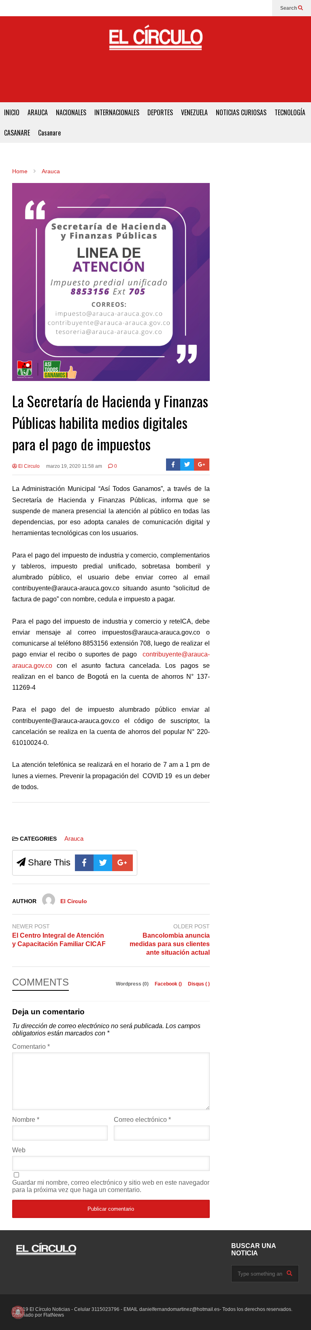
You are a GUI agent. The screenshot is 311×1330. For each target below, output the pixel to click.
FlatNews (53, 1315)
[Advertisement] (155, 84)
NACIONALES (71, 112)
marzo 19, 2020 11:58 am (74, 466)
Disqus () (199, 984)
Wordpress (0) (133, 984)
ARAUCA (38, 112)
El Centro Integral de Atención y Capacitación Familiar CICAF (59, 939)
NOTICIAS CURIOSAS (241, 112)
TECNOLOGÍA (290, 112)
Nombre (25, 1119)
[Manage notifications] (17, 1312)
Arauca (73, 838)
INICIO (11, 112)
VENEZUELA (194, 112)
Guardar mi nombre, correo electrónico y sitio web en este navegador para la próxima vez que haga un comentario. (110, 1186)
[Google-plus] (201, 464)
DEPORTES (160, 112)
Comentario (31, 1046)
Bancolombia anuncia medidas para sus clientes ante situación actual (170, 944)
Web (19, 1150)
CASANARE (17, 133)
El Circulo (28, 466)
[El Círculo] (155, 41)
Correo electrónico (142, 1119)
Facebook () (169, 984)
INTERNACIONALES (116, 112)
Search (289, 8)
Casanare (49, 133)
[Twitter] (187, 464)
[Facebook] (173, 464)
